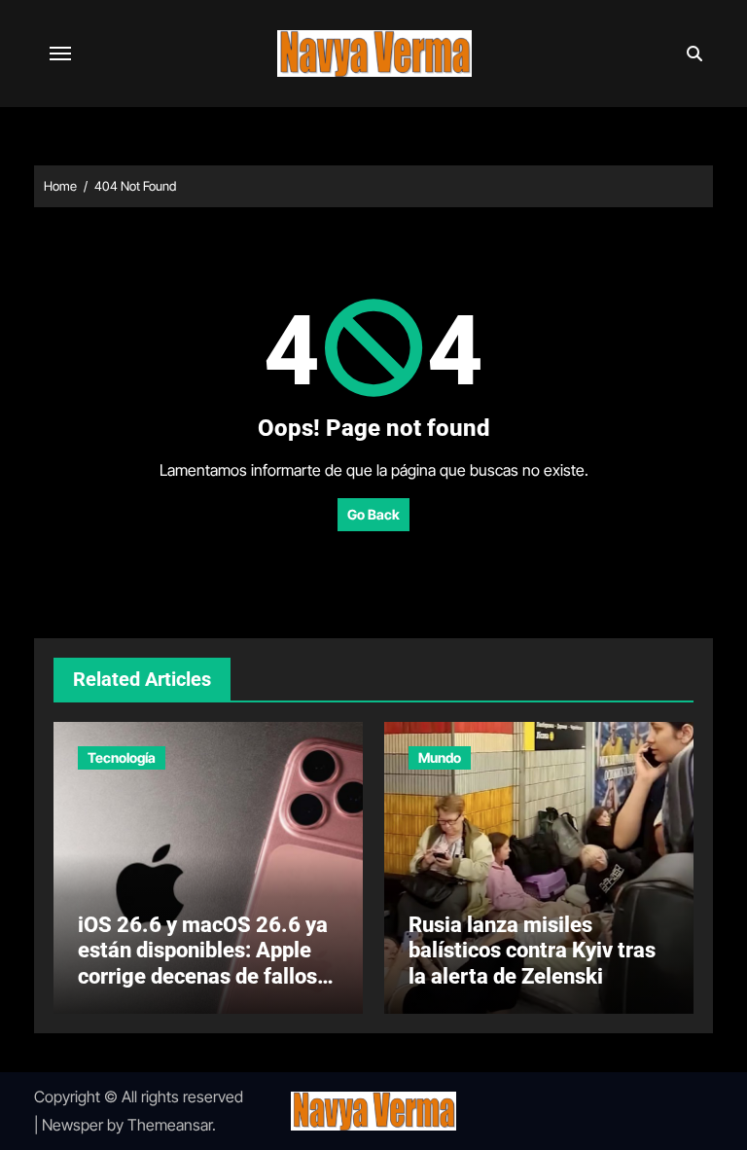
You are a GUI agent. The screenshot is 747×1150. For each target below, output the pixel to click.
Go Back (373, 514)
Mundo (439, 757)
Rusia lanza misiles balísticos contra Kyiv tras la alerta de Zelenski (532, 950)
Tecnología (122, 757)
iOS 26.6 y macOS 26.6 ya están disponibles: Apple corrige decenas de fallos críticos (203, 963)
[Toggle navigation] (60, 53)
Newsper (72, 1124)
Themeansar (169, 1124)
